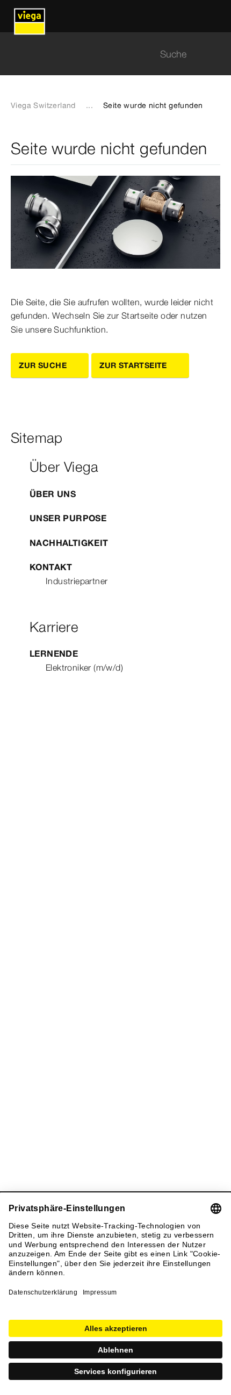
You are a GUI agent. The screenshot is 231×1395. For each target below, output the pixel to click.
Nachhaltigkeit (69, 542)
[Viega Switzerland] (29, 16)
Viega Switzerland (43, 105)
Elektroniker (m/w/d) (84, 667)
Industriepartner (76, 581)
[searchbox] (106, 54)
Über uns (53, 493)
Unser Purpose (68, 518)
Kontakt (51, 567)
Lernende (54, 653)
